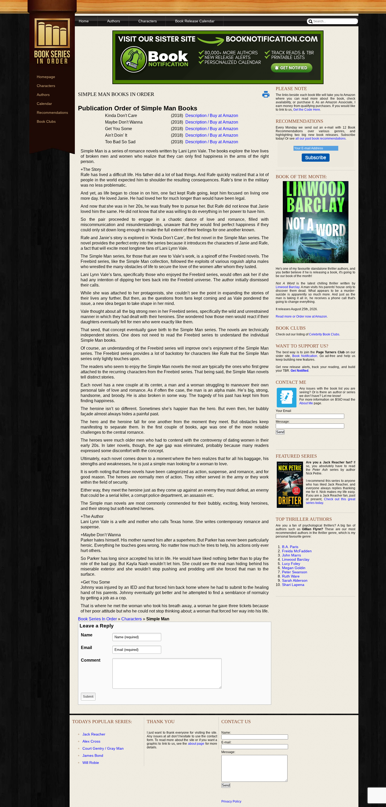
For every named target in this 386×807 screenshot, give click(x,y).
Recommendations (52, 112)
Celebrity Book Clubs (324, 334)
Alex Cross (91, 741)
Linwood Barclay (287, 287)
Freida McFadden (297, 551)
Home (84, 21)
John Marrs (291, 555)
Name (86, 635)
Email (86, 647)
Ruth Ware (291, 576)
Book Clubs (46, 121)
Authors (43, 95)
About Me (306, 403)
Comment (90, 660)
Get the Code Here (306, 109)
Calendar (44, 103)
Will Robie (90, 762)
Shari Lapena (293, 585)
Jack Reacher (93, 734)
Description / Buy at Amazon (211, 115)
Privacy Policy (231, 801)
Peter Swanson (294, 572)
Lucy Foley (291, 563)
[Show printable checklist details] (265, 94)
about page (196, 743)
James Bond (92, 755)
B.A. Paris (290, 547)
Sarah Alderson (294, 580)
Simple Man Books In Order (116, 94)
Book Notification (304, 356)
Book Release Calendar (195, 21)
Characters (46, 86)
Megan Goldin (293, 568)
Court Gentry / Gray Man (103, 748)
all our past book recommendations (320, 138)
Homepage (46, 77)
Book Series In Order (97, 619)
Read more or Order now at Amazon (301, 316)
